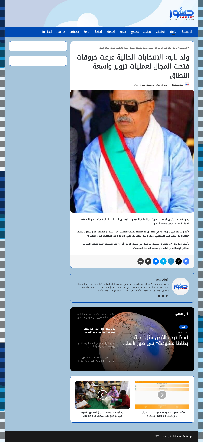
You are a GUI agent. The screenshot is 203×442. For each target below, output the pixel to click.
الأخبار (173, 31)
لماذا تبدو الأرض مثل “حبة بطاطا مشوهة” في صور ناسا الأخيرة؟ (157, 340)
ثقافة (98, 31)
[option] (132, 339)
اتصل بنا (47, 31)
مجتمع (135, 31)
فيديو (123, 31)
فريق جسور (178, 85)
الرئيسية (187, 31)
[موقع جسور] (181, 13)
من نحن (60, 31)
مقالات (147, 31)
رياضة (86, 31)
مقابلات (74, 31)
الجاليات (161, 31)
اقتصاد (111, 31)
